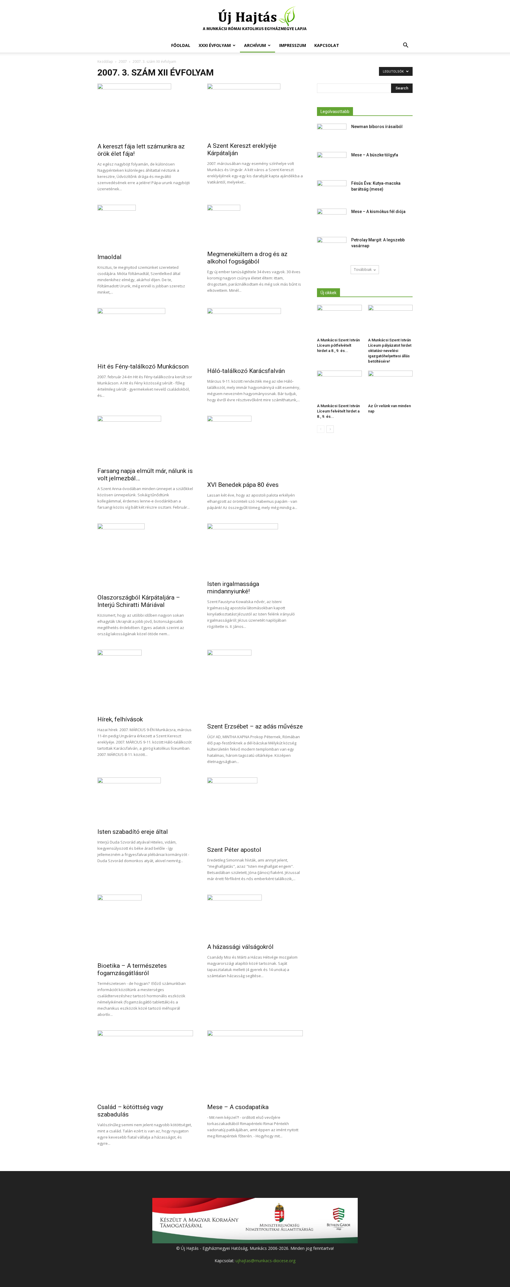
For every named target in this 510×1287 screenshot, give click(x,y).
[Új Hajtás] (255, 19)
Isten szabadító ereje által (132, 831)
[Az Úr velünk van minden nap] (390, 386)
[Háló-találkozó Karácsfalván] (255, 335)
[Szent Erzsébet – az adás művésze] (255, 684)
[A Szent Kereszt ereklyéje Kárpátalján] (255, 110)
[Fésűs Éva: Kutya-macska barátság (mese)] (331, 190)
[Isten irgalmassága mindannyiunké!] (255, 550)
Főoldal (180, 45)
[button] (405, 46)
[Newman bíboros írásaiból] (331, 134)
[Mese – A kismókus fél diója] (331, 219)
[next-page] (330, 429)
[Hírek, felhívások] (145, 681)
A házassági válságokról (240, 946)
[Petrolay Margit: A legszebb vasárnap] (331, 247)
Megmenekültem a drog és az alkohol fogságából (247, 257)
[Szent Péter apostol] (255, 809)
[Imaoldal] (145, 227)
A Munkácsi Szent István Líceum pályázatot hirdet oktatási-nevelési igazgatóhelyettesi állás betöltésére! (389, 350)
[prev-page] (320, 429)
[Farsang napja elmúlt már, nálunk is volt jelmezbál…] (145, 440)
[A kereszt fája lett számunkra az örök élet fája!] (145, 111)
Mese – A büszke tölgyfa (374, 155)
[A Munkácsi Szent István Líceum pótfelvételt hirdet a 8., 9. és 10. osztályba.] (339, 320)
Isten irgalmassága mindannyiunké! (233, 587)
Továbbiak (363, 269)
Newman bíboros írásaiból (377, 126)
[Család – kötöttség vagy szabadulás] (145, 1065)
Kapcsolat (326, 45)
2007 (123, 61)
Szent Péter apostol (234, 849)
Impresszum (292, 45)
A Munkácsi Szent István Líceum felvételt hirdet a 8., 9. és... (338, 411)
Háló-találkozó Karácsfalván (246, 370)
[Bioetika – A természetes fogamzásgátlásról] (145, 926)
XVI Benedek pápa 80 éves (243, 484)
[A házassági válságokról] (255, 917)
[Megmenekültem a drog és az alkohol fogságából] (255, 226)
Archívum (255, 45)
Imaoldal (109, 257)
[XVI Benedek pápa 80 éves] (255, 446)
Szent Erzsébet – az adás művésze (255, 726)
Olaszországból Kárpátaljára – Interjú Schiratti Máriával (138, 601)
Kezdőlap (105, 61)
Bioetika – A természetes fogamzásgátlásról (132, 969)
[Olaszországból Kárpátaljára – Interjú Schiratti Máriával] (145, 556)
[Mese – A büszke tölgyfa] (331, 162)
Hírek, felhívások (120, 719)
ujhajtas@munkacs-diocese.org (265, 1260)
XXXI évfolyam (215, 45)
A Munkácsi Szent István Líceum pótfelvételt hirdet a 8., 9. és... (338, 345)
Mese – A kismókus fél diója (378, 211)
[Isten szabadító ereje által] (145, 800)
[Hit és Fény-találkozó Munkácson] (145, 333)
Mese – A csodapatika (238, 1107)
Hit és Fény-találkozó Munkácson (143, 366)
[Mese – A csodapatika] (255, 1065)
